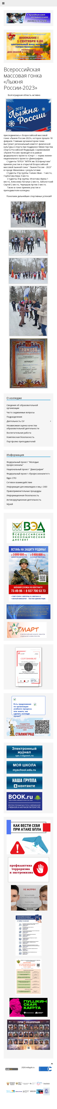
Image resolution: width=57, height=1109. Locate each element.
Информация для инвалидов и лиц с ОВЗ (27, 486)
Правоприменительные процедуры (24, 491)
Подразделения (14, 416)
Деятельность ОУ (15, 421)
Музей (10, 504)
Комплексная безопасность (20, 437)
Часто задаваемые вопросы (20, 412)
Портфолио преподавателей (21, 441)
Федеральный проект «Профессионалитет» (28, 473)
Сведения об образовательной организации (22, 406)
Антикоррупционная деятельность (24, 499)
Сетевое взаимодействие (19, 482)
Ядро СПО (11, 478)
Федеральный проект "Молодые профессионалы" (23, 463)
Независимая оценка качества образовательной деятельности (23, 427)
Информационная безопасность (23, 495)
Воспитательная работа (19, 432)
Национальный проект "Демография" (25, 469)
